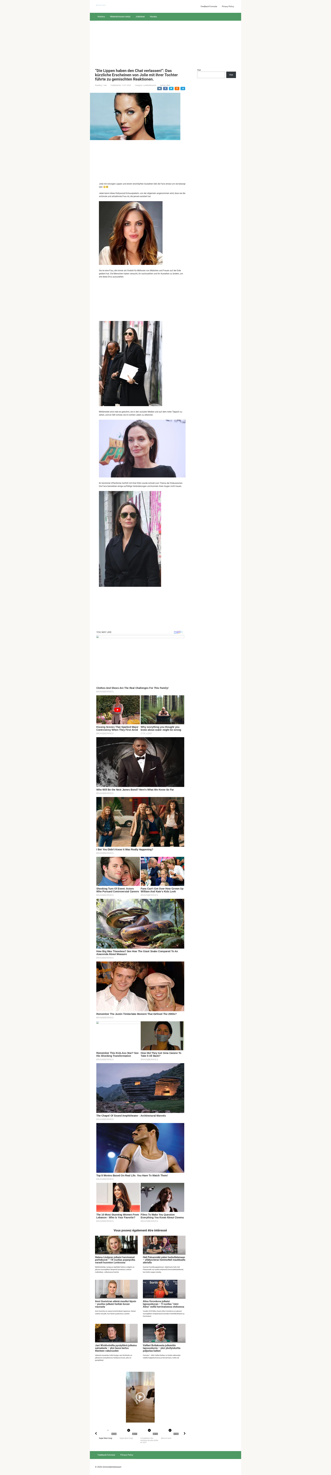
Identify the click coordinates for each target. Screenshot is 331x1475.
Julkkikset (140, 16)
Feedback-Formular (209, 6)
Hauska (153, 16)
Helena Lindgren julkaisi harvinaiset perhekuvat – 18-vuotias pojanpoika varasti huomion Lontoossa (115, 1260)
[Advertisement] (165, 43)
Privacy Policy (228, 6)
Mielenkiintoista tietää (120, 16)
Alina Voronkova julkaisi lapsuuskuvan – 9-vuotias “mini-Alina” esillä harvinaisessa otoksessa (163, 1304)
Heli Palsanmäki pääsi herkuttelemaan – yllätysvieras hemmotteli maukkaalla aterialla (164, 1260)
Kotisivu (101, 16)
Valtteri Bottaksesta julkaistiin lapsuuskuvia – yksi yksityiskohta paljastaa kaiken (161, 1348)
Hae (199, 70)
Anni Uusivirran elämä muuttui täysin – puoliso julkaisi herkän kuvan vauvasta (115, 1304)
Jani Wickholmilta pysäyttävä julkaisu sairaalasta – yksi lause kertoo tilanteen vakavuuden (116, 1348)
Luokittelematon (149, 85)
